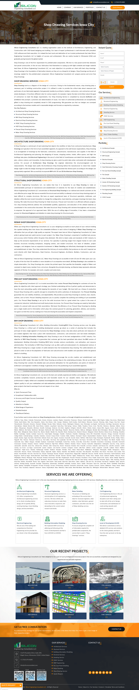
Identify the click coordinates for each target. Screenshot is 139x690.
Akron (122, 426)
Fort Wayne (105, 440)
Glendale (37, 442)
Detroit (122, 436)
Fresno (90, 426)
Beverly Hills (31, 426)
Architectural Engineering (112, 97)
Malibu (80, 426)
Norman (101, 453)
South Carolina (87, 420)
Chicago (110, 434)
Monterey (106, 426)
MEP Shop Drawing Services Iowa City (39, 138)
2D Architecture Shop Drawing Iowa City (76, 175)
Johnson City (38, 445)
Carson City (40, 434)
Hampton (30, 443)
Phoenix (24, 457)
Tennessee (74, 420)
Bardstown (35, 430)
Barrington (41, 430)
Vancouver (38, 467)
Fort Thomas (97, 440)
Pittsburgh (29, 457)
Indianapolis (106, 443)
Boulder (48, 432)
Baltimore (21, 430)
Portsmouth (51, 457)
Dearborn (99, 436)
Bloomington (118, 430)
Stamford (66, 465)
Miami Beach (80, 449)
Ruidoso (23, 461)
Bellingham (89, 430)
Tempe (118, 465)
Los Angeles (94, 424)
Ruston (35, 461)
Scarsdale (38, 463)
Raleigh (116, 457)
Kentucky (32, 424)
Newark (44, 453)
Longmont (99, 447)
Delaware (77, 424)
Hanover (36, 443)
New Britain (95, 451)
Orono (101, 455)
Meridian (64, 449)
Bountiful (60, 432)
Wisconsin (89, 422)
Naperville (48, 451)
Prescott (72, 457)
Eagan (25, 438)
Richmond (37, 459)
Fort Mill (69, 440)
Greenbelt (93, 442)
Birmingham (104, 430)
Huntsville (90, 443)
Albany (16, 428)
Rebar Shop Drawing (30, 222)
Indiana (107, 420)
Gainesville (17, 442)
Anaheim (47, 426)
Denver (110, 436)
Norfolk (96, 453)
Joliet (50, 445)
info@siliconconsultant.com (101, 2)
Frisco (122, 440)
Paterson (117, 455)
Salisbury (82, 461)
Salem (77, 461)
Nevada (49, 424)
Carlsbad (33, 434)
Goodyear (43, 442)
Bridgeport (91, 432)
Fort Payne (83, 440)
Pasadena (85, 426)
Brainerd (79, 432)
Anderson (54, 428)
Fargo (94, 438)
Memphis (58, 449)
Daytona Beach (92, 436)
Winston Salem (104, 467)
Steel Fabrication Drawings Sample (112, 167)
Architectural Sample (108, 148)
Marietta (33, 449)
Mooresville (17, 451)
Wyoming (101, 422)
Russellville (29, 461)
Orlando (97, 455)
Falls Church (89, 438)
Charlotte (75, 434)
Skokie (109, 463)
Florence (26, 440)
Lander (122, 445)
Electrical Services (59, 655)
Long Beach (53, 426)
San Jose (122, 424)
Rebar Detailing (108, 127)
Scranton (73, 463)
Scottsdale (67, 463)
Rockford (91, 459)
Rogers (108, 459)
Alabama (94, 420)
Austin (116, 428)
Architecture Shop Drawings (43, 163)
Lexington (70, 447)
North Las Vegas (25, 455)
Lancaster (117, 445)
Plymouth (39, 457)
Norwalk (58, 455)
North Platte (44, 455)
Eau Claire (31, 438)
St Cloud (41, 465)
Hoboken (67, 443)
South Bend (121, 463)
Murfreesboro (36, 451)
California (16, 420)
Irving (117, 443)
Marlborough (39, 449)
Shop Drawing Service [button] (111, 131)
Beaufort (65, 430)
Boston (43, 432)
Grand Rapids (58, 442)
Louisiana (55, 420)
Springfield (27, 465)
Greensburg (108, 442)
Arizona (44, 420)
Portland (45, 457)
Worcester (111, 467)
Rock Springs (83, 459)
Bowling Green (72, 432)
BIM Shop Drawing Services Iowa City (70, 136)
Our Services (93, 687)
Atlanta (89, 428)
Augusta (107, 428)
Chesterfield (96, 434)
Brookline (121, 432)
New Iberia (110, 451)
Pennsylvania (37, 420)
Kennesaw (67, 445)
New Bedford (71, 451)
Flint (21, 440)
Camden (28, 434)
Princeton (78, 457)
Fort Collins (46, 440)
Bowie (65, 432)
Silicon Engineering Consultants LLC (35, 687)
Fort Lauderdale (61, 440)
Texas (21, 420)
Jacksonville (17, 445)
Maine (54, 424)
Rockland (96, 459)
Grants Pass (66, 442)
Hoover (79, 443)
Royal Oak (17, 461)
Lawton (44, 447)
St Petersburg (59, 465)
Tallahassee (108, 465)
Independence (97, 443)
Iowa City (112, 443)
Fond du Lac (38, 440)
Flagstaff (16, 440)
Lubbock (111, 447)
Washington (70, 424)
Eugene (56, 438)
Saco (39, 461)
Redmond (21, 459)
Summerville (80, 465)
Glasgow (32, 442)
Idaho (106, 422)
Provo (90, 457)
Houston (84, 443)
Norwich (63, 455)
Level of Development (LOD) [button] (113, 138)
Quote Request (117, 7)
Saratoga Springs (24, 463)
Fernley (113, 438)
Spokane (21, 465)
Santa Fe (122, 461)
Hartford (41, 443)
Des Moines (116, 436)
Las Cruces (23, 447)
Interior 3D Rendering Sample (111, 182)
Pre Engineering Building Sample (111, 189)
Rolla (112, 459)
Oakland (25, 426)
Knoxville (82, 445)
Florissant (31, 440)
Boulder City (54, 432)
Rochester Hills (69, 459)
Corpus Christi (55, 436)
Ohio (29, 422)
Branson (85, 432)
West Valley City (87, 467)
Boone (31, 432)
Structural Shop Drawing (33, 181)
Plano (34, 457)
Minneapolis (103, 449)
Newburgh (50, 453)
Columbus (42, 436)
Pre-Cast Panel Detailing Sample (111, 171)
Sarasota (16, 463)
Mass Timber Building (110, 134)
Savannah (32, 463)
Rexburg (31, 459)
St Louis (53, 465)
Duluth (16, 438)
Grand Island (50, 442)
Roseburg (116, 459)
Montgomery (116, 449)
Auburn (94, 428)
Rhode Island (121, 420)
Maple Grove (25, 449)
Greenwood (17, 443)
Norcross (90, 453)
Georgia (59, 422)
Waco (56, 467)
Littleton (88, 447)
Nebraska (59, 424)
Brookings (115, 432)
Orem (92, 455)
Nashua (59, 451)
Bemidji (95, 430)
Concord (48, 436)
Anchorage (48, 428)
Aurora (112, 428)
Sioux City (96, 463)
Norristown (107, 453)
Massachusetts (18, 424)
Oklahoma (65, 422)
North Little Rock (35, 455)
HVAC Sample (106, 197)
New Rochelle (23, 453)
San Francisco (101, 424)
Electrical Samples (107, 159)
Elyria (48, 438)
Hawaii (122, 422)
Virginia (61, 420)
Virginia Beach (50, 467)
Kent (78, 445)
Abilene (118, 426)
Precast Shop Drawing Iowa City (24, 315)
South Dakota (22, 422)
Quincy (107, 457)
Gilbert (27, 442)
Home (49, 29)
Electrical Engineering (110, 108)
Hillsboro (61, 443)
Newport (61, 453)
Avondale (121, 428)
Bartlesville (48, 430)
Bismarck (111, 430)
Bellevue (83, 430)
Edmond (44, 438)
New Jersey (113, 420)
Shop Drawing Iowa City (53, 315)
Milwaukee (96, 449)
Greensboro (100, 442)
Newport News (69, 453)
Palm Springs (68, 426)
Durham (21, 438)
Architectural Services (60, 646)
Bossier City (37, 432)
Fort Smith (89, 440)
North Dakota (82, 422)
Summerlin (73, 465)
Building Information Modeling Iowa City (28, 369)
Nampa (43, 451)
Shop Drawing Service (108, 163)
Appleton (67, 428)
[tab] (112, 98)
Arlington (73, 428)
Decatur (105, 436)
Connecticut (67, 420)
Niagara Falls (77, 453)
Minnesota (26, 424)
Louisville (105, 447)
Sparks (16, 465)
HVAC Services (108, 116)
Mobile (109, 449)
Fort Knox (53, 440)
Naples (54, 451)
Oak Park (69, 455)
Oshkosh (106, 455)
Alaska (43, 422)
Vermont (95, 422)
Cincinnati (115, 434)
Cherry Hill (89, 434)
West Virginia (101, 420)
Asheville (79, 428)
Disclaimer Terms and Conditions (114, 687)
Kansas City (56, 445)
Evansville (67, 438)
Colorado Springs (28, 436)
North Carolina (73, 422)
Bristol (96, 432)
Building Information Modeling (63, 652)
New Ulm (30, 453)
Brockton (101, 432)
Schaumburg (45, 463)
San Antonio (98, 461)
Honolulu (73, 443)
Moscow (24, 451)
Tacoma (102, 465)
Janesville (24, 445)
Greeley (73, 442)
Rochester (61, 459)
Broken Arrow (108, 432)
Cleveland (121, 434)
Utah (55, 422)
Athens (84, 428)
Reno (26, 459)
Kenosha (73, 445)
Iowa (82, 424)
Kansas (64, 424)
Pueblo (94, 457)
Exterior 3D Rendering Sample (111, 186)
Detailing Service (109, 112)
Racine (111, 457)
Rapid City (121, 457)
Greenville (115, 442)
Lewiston (63, 447)
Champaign (56, 434)
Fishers (122, 438)
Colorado (31, 420)
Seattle (83, 463)
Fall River (82, 438)
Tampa (114, 465)
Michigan (44, 424)
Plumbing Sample (107, 193)
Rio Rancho (44, 459)
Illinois (26, 420)
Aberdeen (112, 426)
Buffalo (16, 434)
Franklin (118, 440)
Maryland (38, 424)
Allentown (36, 428)
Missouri (80, 420)
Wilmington (96, 467)
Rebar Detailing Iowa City (65, 273)
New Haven (103, 451)
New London (117, 451)
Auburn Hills (100, 428)
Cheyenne (104, 434)
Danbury (72, 436)
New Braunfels (87, 451)
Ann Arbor (61, 428)
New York (117, 422)
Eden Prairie (37, 438)
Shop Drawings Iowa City (22, 175)
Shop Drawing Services (31, 81)
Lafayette (95, 445)
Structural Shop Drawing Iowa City (53, 217)
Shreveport (90, 463)
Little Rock (82, 447)
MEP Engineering (109, 119)
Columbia (36, 436)
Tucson (16, 467)
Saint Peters (72, 461)
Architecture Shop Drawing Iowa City (56, 175)
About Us (86, 687)
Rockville (102, 459)
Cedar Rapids (48, 434)
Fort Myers (75, 440)
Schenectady (53, 463)
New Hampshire (35, 422)
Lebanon (49, 447)
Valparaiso (32, 467)
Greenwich (121, 442)
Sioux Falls (103, 463)
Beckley (77, 430)
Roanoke (55, 459)
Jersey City (31, 445)
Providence (85, 457)
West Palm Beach (77, 467)
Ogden (74, 455)
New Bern (79, 451)
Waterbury (61, 467)
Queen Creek (100, 457)
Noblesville (84, 453)
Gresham (24, 443)
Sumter (86, 465)
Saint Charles (50, 461)
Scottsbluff (61, 463)
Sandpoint (112, 461)
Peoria (122, 455)
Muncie (29, 451)
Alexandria (29, 428)
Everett (73, 438)
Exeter (78, 438)
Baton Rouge (59, 430)
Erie (52, 438)
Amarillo (42, 428)
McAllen (46, 449)
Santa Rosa (61, 426)
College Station (18, 436)
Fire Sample (105, 174)
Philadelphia (17, 457)
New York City (37, 453)
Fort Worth (112, 440)
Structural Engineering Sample (111, 152)
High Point (55, 443)
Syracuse (96, 465)
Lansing (16, 447)
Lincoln (76, 447)
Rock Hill (77, 459)
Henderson (48, 443)
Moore (122, 449)
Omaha (88, 455)
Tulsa (20, 467)
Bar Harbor (28, 430)
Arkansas (49, 420)
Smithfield (114, 463)
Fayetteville (107, 438)
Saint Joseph (58, 461)
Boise (19, 432)
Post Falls (58, 457)
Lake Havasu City (103, 445)
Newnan (56, 453)
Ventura (75, 426)
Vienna (44, 467)
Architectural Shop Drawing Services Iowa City (26, 136)
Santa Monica (39, 426)
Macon (117, 447)
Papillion (112, 455)
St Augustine (34, 465)
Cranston (62, 436)
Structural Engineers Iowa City (36, 217)
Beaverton (72, 430)
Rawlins (16, 459)
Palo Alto (99, 426)
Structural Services (59, 649)
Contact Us (116, 629)
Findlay (118, 438)
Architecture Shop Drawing (34, 142)
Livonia (94, 447)
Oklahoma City (81, 455)
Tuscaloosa (25, 467)
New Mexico (49, 422)
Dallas (67, 436)
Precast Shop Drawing (31, 279)
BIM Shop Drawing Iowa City (70, 369)
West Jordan (68, 467)
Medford (52, 449)
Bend (99, 430)
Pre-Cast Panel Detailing (111, 123)
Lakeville (111, 445)
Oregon (111, 422)
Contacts (101, 687)
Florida (16, 422)
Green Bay (79, 442)
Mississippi (87, 424)
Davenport (79, 436)
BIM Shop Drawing (28, 321)
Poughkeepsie (65, 457)
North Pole (52, 455)
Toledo (122, 465)
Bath (53, 430)
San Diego (109, 424)
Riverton (50, 459)
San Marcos (105, 461)
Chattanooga (82, 434)
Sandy (117, 461)
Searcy (79, 463)
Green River (86, 442)
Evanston (61, 438)
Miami (74, 449)
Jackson (122, 443)
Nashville (64, 451)
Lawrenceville (37, 447)
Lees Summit (56, 447)
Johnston (45, 445)
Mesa (69, 449)
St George (47, 465)
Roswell (122, 459)
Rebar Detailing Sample (109, 178)
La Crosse (89, 445)
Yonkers (117, 467)
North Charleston (116, 453)
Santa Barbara (18, 426)
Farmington (100, 438)
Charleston (69, 434)
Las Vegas (30, 447)
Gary (22, 442)
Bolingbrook (25, 432)
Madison (122, 447)
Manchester (17, 449)
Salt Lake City (90, 461)
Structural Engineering (111, 101)
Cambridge (22, 434)
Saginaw (43, 461)
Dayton (85, 436)
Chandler (62, 434)
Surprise (91, 465)
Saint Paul (65, 461)
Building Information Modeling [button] (113, 105)
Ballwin (16, 430)
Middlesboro (88, 449)
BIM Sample (105, 155)
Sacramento (116, 424)
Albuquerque (22, 428)
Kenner (62, 445)
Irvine (94, 426)
